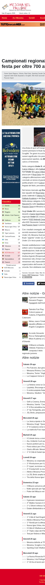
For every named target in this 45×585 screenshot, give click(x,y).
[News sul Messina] (16, 7)
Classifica (6, 202)
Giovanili (31, 273)
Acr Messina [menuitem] (18, 18)
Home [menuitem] (4, 18)
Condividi (30, 283)
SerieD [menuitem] (32, 18)
